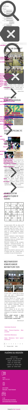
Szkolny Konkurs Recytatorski (10, 327)
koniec (16, 346)
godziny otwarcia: (14, 357)
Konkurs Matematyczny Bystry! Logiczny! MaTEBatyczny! (13, 338)
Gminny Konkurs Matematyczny (10, 335)
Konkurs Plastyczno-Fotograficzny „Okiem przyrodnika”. (13, 331)
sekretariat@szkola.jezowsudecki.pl (9, 401)
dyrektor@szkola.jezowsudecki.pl (9, 400)
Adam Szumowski (16, 409)
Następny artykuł (10, 346)
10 (4, 346)
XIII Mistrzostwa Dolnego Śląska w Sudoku (11, 196)
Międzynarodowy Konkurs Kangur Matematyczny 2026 (12, 264)
